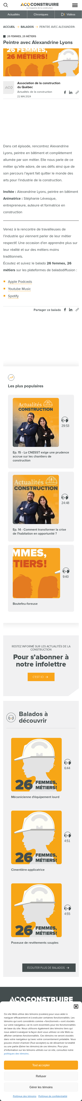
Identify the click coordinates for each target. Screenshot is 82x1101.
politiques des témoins (16, 1053)
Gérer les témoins (41, 1087)
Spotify (13, 296)
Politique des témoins (24, 1096)
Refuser (41, 1076)
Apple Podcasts (20, 281)
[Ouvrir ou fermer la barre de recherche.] (5, 5)
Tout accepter (41, 1065)
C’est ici (38, 677)
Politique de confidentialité (52, 1096)
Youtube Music (19, 289)
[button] (76, 1006)
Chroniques (41, 14)
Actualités (14, 14)
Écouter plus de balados (46, 967)
